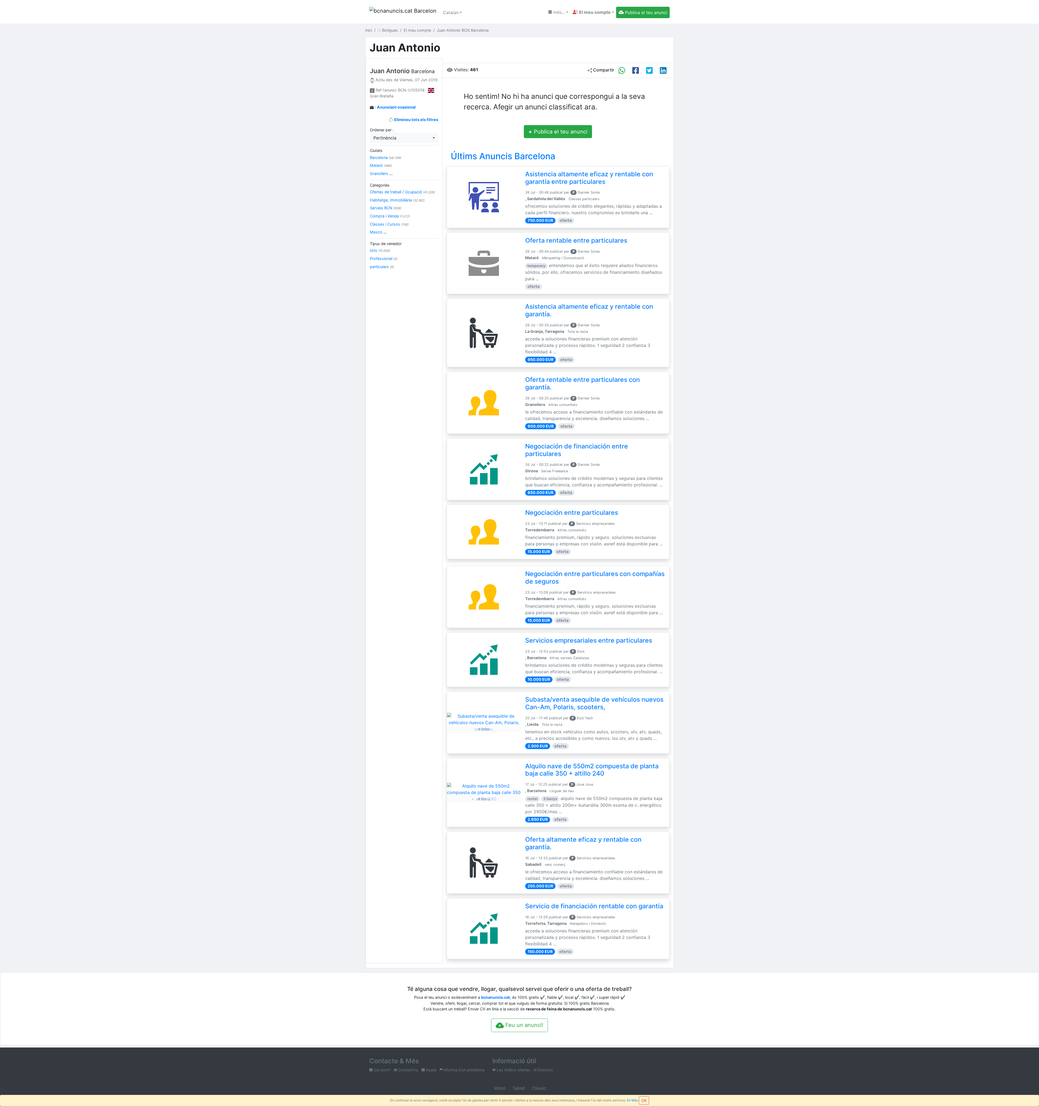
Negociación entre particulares (571, 512)
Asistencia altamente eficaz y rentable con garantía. (589, 310)
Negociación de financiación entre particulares (576, 450)
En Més (632, 1100)
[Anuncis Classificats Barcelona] (402, 12)
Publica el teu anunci (557, 131)
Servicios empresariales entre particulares (588, 640)
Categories (380, 185)
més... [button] (558, 12)
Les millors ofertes (513, 1070)
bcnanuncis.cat (495, 997)
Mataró (381, 165)
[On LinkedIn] (663, 70)
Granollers (381, 173)
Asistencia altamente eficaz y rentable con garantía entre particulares (589, 178)
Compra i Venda (390, 216)
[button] (593, 12)
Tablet (518, 1088)
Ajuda (430, 1070)
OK (644, 1100)
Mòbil (499, 1088)
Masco (378, 232)
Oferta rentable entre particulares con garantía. (582, 383)
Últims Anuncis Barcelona (503, 156)
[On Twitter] (649, 70)
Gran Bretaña (381, 96)
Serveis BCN (385, 208)
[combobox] (404, 138)
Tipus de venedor (386, 243)
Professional (383, 258)
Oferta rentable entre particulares (576, 240)
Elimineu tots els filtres (415, 119)
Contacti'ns (407, 1070)
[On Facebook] (635, 70)
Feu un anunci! (523, 1025)
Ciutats (376, 150)
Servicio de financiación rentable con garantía (594, 906)
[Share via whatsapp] (622, 70)
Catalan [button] (451, 12)
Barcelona (385, 157)
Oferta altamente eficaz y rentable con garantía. (583, 843)
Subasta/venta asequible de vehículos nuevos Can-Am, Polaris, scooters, (594, 703)
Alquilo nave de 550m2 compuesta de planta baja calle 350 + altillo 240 (592, 770)
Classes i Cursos (389, 224)
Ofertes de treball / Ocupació (402, 192)
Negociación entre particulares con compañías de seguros (595, 577)
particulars (382, 266)
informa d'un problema (463, 1070)
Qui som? (382, 1070)
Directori (545, 1070)
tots (380, 250)
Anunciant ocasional (396, 107)
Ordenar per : (382, 130)
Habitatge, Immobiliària (397, 200)
